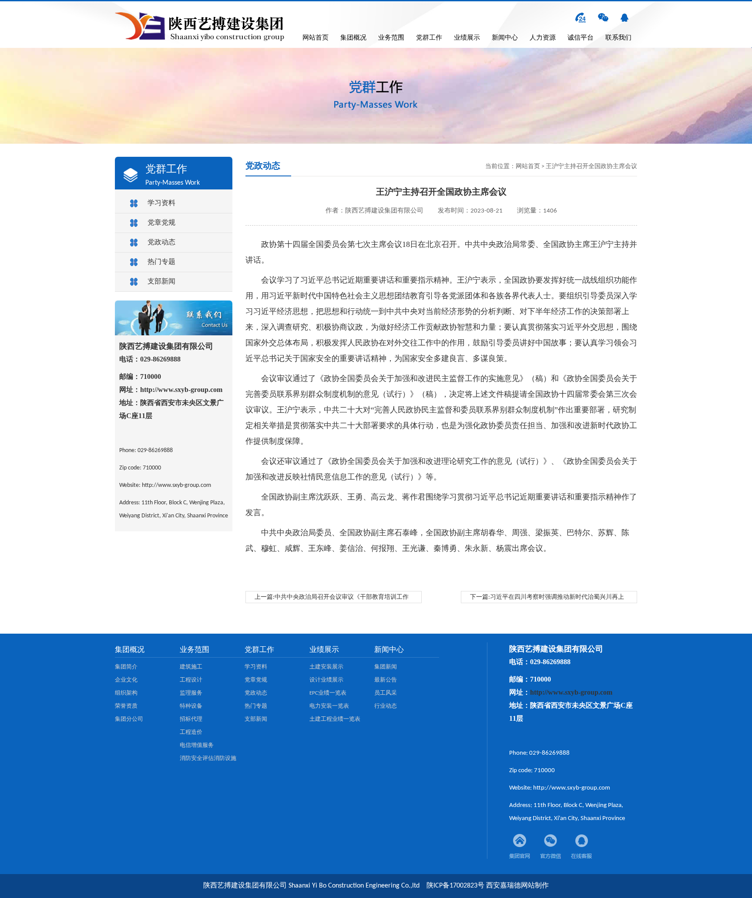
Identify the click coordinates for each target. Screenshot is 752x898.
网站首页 (315, 38)
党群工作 (429, 38)
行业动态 (385, 706)
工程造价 (191, 732)
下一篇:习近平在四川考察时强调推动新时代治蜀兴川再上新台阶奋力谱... (547, 598)
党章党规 (161, 222)
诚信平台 (580, 38)
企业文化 (126, 680)
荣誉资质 (126, 706)
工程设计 (191, 680)
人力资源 (543, 38)
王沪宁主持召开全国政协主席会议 (591, 166)
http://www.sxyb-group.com (181, 389)
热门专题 (161, 262)
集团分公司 (129, 719)
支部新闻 (161, 281)
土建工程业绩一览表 (334, 719)
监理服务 (191, 693)
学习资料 (161, 203)
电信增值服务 (197, 745)
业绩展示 (467, 38)
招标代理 (191, 719)
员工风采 (385, 693)
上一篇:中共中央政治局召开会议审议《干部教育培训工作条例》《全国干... (332, 598)
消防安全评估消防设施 (208, 758)
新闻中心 (505, 38)
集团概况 (353, 38)
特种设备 (191, 706)
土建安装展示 (326, 667)
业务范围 (391, 38)
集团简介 (126, 667)
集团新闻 (385, 667)
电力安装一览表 (329, 706)
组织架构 (126, 693)
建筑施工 (191, 667)
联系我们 (618, 38)
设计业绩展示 (326, 680)
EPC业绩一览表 (327, 693)
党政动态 (161, 242)
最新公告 (385, 680)
